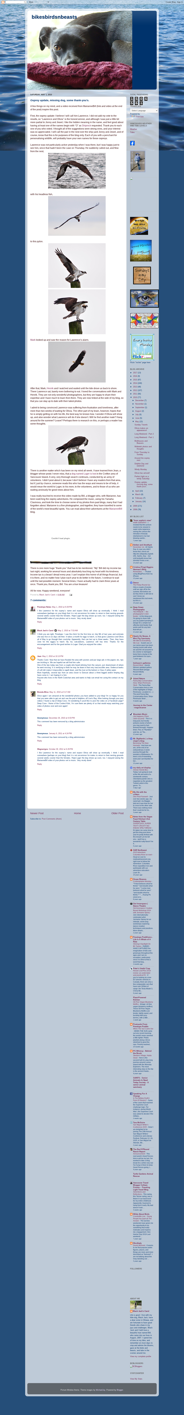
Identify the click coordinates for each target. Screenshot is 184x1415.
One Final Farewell (140, 797)
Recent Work (138, 665)
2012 (135, 390)
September (140, 408)
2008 (135, 510)
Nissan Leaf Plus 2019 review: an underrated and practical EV (142, 973)
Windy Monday (141, 469)
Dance (136, 583)
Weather (133, 129)
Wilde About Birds (141, 1214)
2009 (135, 506)
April (137, 491)
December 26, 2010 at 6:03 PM (62, 718)
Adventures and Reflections (139, 1193)
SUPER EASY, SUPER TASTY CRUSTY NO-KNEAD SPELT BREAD (142, 825)
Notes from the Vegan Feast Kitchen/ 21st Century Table (142, 819)
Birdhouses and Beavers (141, 442)
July (137, 415)
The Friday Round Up (141, 585)
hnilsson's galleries (142, 663)
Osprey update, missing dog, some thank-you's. (144, 484)
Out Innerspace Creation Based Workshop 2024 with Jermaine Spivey (142, 910)
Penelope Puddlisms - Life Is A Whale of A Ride (143, 939)
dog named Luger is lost (84, 473)
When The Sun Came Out (143, 1029)
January (138, 502)
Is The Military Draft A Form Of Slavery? (141, 1099)
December (139, 400)
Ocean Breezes (139, 879)
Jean (39, 656)
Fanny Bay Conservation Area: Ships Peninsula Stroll (142, 683)
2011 (135, 394)
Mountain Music (140, 714)
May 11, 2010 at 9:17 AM (59, 692)
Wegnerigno (42, 749)
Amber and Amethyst (142, 545)
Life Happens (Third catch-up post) (141, 717)
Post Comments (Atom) (52, 819)
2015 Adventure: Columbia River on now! (142, 853)
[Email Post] (71, 595)
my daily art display (142, 768)
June (137, 418)
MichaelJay (100, 1390)
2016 (135, 376)
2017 (135, 373)
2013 (135, 387)
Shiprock (86, 125)
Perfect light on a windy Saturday (142, 477)
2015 (135, 380)
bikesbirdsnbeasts (54, 17)
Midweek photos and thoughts (143, 448)
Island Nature (139, 679)
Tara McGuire (139, 1123)
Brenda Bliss (43, 692)
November (139, 404)
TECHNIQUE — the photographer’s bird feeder (140, 614)
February (139, 498)
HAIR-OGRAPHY (140, 523)
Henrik (50, 388)
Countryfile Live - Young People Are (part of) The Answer (142, 1218)
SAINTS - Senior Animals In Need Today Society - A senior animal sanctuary (141, 1082)
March (138, 494)
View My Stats (136, 1379)
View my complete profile (140, 1356)
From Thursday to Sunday (142, 453)
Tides (132, 132)
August (138, 411)
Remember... (138, 572)
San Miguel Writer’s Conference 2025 (140, 1126)
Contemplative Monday (142, 881)
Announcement (139, 1154)
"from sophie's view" (142, 520)
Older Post (117, 813)
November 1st (138, 547)
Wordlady (137, 1243)
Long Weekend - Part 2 (144, 434)
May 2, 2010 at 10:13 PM (52, 656)
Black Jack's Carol (45, 631)
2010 (135, 397)
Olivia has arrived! (142, 473)
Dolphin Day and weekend (141, 465)
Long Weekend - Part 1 (144, 437)
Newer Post (37, 813)
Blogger (120, 1390)
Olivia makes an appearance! (141, 429)
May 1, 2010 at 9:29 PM (62, 607)
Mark (32, 340)
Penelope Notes (44, 607)
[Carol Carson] (132, 145)
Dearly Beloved (139, 1245)
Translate (140, 117)
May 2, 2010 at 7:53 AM (68, 631)
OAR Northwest (140, 850)
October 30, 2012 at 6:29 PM (61, 749)
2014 (135, 383)
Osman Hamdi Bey (140, 770)
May (137, 422)
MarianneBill (115, 509)
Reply (39, 622)
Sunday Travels (141, 425)
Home (77, 813)
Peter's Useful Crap (141, 969)
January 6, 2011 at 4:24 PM (60, 734)
